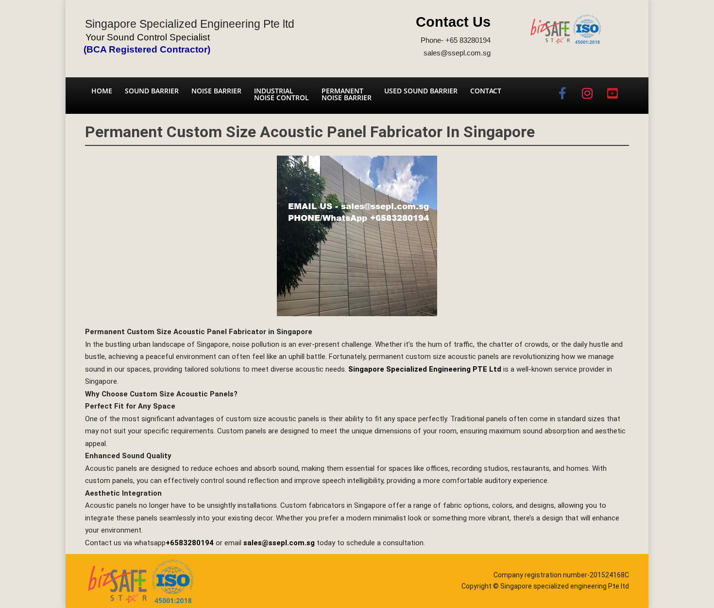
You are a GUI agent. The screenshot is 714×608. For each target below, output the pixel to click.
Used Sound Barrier (421, 90)
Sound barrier (152, 90)
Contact (485, 90)
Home (101, 90)
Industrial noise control (281, 94)
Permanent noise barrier (347, 94)
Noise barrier (216, 90)
